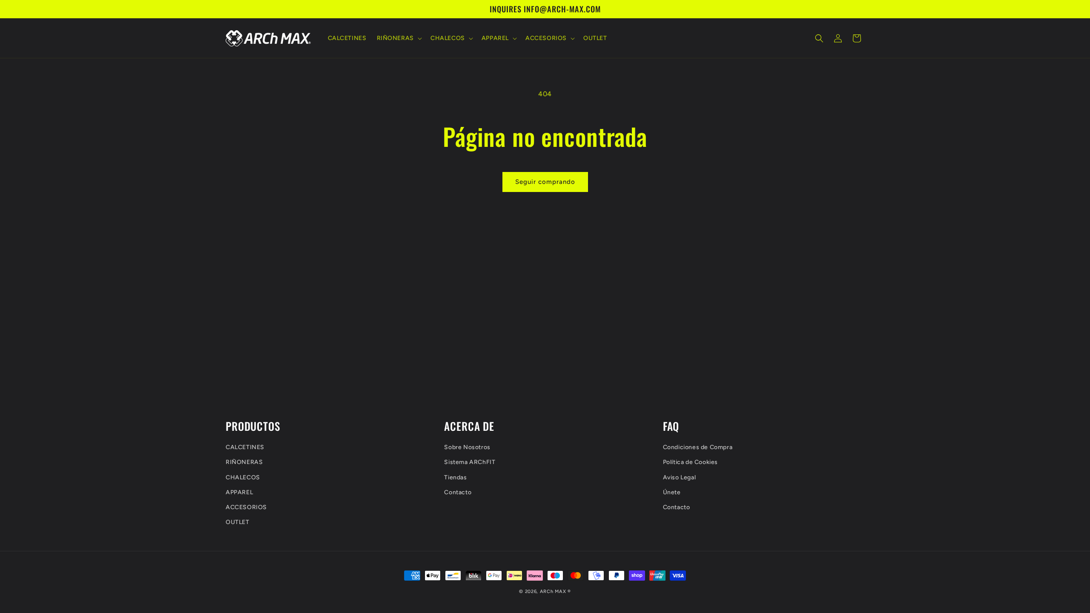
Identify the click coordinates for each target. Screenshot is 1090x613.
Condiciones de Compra (698, 447)
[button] (398, 38)
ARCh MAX (553, 591)
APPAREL (239, 492)
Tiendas (455, 477)
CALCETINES (245, 447)
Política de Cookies (690, 462)
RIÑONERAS (244, 462)
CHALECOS (243, 477)
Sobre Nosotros (467, 447)
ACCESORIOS (246, 507)
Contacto (457, 492)
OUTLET (238, 522)
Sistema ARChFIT (469, 462)
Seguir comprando (545, 182)
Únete (672, 492)
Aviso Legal (679, 477)
